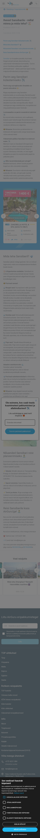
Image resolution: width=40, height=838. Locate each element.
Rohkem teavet (19, 793)
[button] (20, 834)
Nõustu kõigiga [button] (20, 829)
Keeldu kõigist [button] (20, 824)
